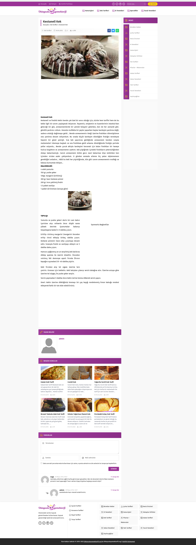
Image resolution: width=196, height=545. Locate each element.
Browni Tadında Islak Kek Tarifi (52, 414)
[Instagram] (123, 4)
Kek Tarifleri (54, 25)
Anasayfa (46, 25)
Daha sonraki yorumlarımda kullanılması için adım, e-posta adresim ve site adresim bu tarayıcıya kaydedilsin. (80, 463)
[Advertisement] (80, 97)
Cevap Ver (115, 477)
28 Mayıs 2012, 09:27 (61, 477)
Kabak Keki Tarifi (47, 382)
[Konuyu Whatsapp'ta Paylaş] (117, 30)
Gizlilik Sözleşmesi (128, 541)
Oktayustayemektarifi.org (93, 541)
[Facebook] (113, 4)
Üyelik (154, 4)
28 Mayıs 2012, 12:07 (71, 490)
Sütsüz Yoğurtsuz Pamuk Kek (79, 414)
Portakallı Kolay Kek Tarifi (104, 414)
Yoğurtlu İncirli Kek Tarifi (104, 382)
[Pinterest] (120, 4)
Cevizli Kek (72, 382)
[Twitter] (117, 4)
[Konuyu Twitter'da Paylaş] (113, 30)
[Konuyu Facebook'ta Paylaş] (109, 30)
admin (61, 339)
